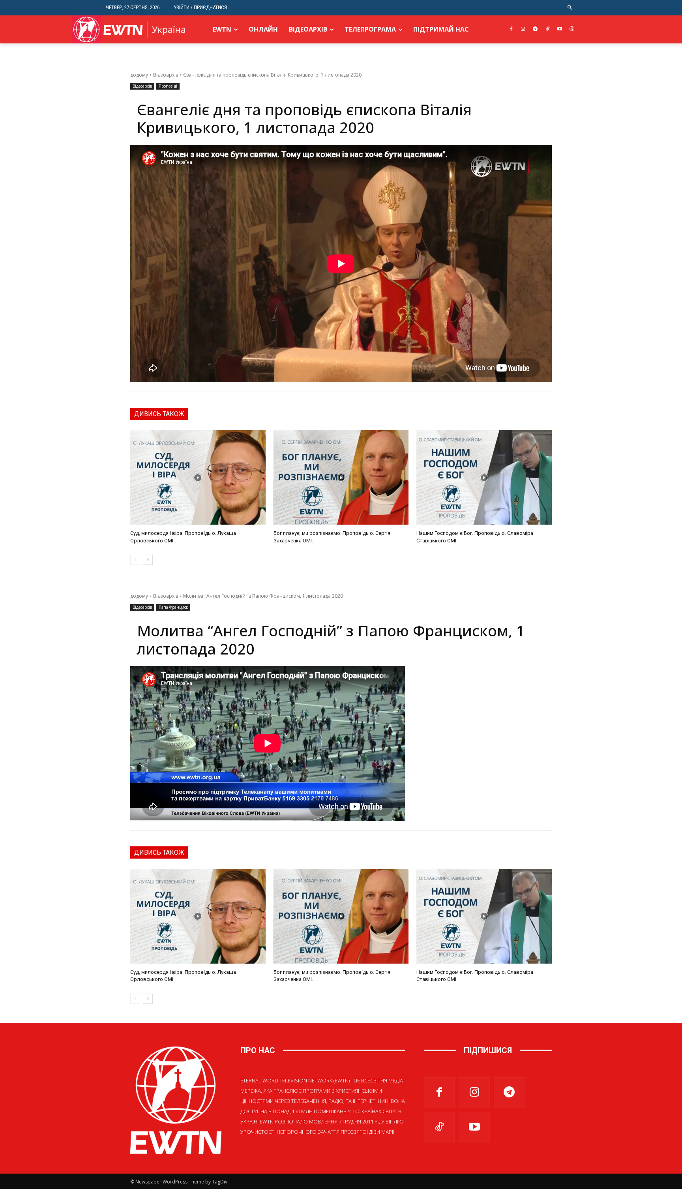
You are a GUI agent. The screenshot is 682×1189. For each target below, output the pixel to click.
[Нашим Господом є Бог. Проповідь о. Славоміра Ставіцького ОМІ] (484, 477)
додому (139, 74)
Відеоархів (165, 74)
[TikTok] (547, 29)
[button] (570, 8)
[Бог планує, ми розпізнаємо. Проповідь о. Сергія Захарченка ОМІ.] (341, 477)
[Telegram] (535, 29)
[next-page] (148, 560)
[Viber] (571, 29)
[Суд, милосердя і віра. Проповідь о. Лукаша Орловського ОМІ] (198, 477)
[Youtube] (559, 29)
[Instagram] (523, 29)
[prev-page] (135, 560)
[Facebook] (510, 29)
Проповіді (168, 86)
